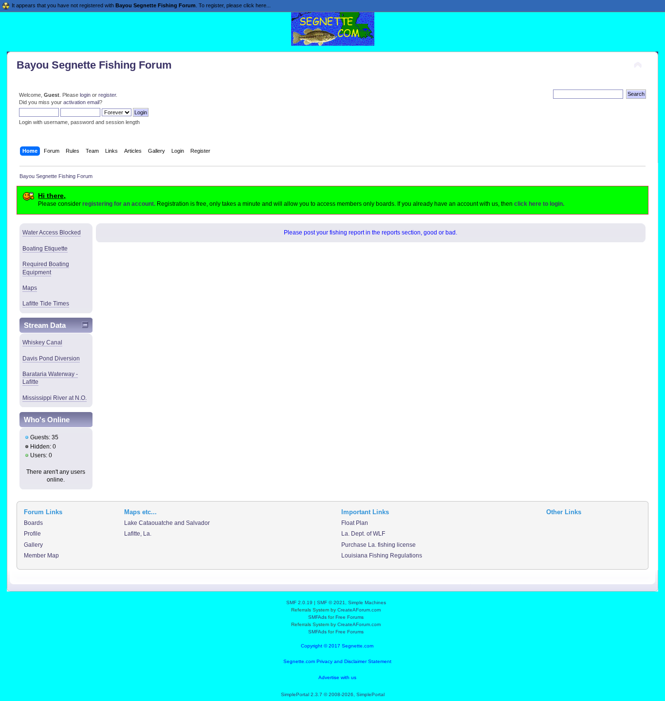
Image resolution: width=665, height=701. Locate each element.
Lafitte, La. (137, 533)
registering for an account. (118, 203)
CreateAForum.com (359, 609)
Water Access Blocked (51, 232)
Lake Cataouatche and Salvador (167, 523)
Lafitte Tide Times (45, 303)
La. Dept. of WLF (363, 533)
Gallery (33, 544)
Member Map (41, 555)
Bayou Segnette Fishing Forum (94, 65)
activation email (81, 102)
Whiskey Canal (42, 342)
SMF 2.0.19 (299, 602)
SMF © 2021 (331, 602)
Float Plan (354, 523)
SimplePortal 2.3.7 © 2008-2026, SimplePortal (333, 694)
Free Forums (349, 617)
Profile (32, 533)
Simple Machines (367, 602)
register (107, 95)
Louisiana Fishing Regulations (381, 555)
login (85, 95)
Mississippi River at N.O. (54, 398)
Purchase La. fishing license (378, 544)
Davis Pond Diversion (51, 358)
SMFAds (317, 617)
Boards (33, 523)
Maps (29, 288)
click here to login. (539, 203)
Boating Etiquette (45, 248)
